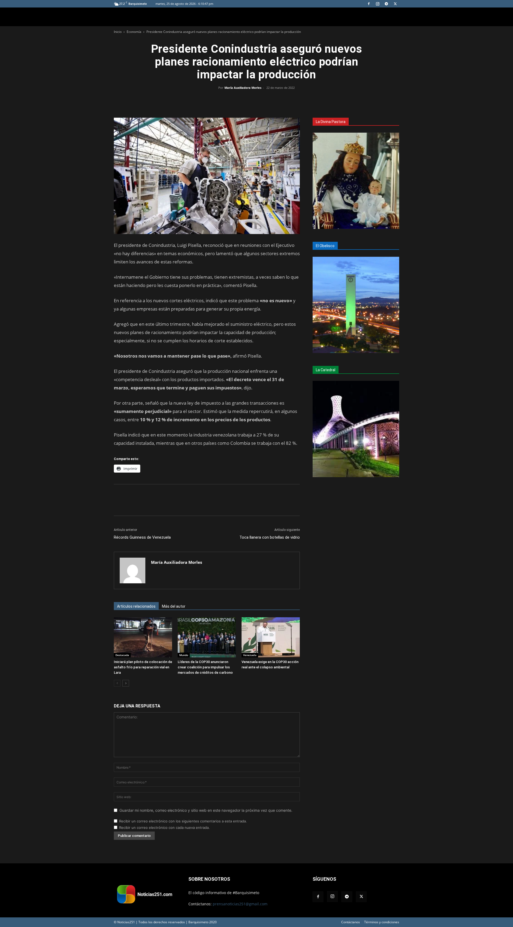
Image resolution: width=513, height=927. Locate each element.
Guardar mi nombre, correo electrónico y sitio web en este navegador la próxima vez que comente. (205, 810)
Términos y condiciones (381, 922)
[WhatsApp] (256, 99)
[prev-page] (117, 683)
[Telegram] (386, 3)
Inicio (118, 31)
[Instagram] (378, 3)
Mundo (183, 655)
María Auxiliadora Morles (242, 88)
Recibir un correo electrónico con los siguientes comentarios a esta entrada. (183, 821)
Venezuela (249, 655)
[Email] (268, 99)
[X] (395, 3)
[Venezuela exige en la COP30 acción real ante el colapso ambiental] (271, 637)
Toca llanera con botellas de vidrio (269, 537)
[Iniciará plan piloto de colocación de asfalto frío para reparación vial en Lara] (143, 637)
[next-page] (125, 683)
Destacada (122, 655)
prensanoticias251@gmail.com (240, 903)
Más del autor (173, 606)
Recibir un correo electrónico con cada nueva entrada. (164, 827)
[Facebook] (369, 3)
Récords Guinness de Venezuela (142, 537)
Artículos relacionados (136, 606)
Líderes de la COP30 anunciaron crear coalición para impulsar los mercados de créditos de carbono (205, 667)
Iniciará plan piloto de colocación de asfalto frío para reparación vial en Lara (143, 667)
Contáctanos (350, 922)
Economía (134, 31)
